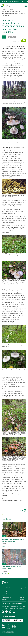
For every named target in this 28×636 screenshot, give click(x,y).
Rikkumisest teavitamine (8, 632)
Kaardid (21, 593)
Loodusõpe (4, 595)
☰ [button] (25, 6)
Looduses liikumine (6, 588)
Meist (21, 590)
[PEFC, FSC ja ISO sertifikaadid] (14, 626)
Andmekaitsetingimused (8, 631)
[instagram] (6, 611)
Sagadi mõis (4, 599)
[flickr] (14, 611)
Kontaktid (22, 599)
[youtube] (10, 611)
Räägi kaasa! (23, 588)
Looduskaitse (5, 593)
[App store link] (17, 621)
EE (22, 1)
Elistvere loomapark (6, 597)
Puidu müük (4, 590)
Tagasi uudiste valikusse (11, 514)
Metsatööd (4, 592)
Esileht (4, 9)
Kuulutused (22, 595)
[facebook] (3, 611)
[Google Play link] (7, 621)
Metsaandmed (23, 592)
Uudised (10, 9)
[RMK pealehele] (5, 6)
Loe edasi (4, 546)
